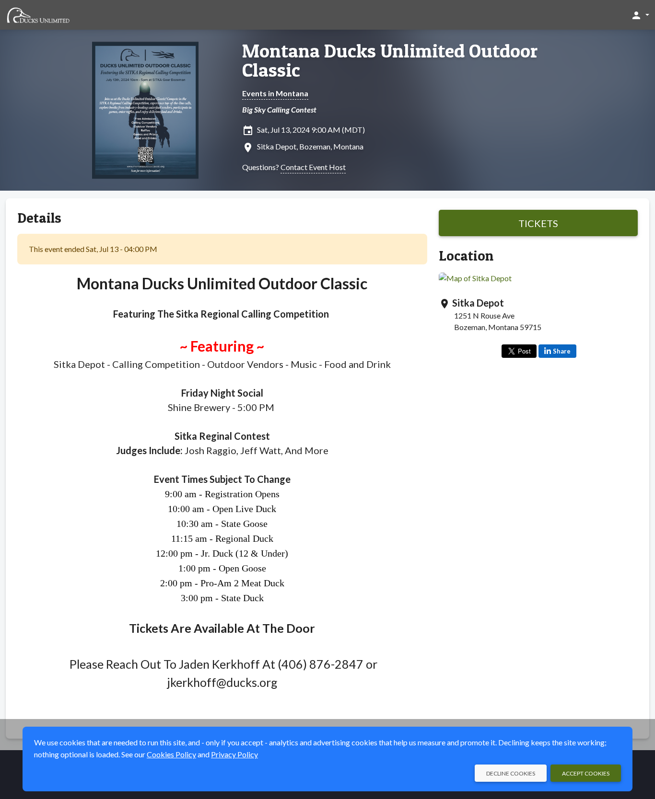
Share (562, 351)
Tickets (538, 223)
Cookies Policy (171, 754)
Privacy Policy (234, 754)
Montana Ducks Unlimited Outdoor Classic (390, 60)
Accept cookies (585, 773)
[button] (640, 15)
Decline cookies (510, 773)
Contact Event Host (313, 166)
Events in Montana (275, 93)
